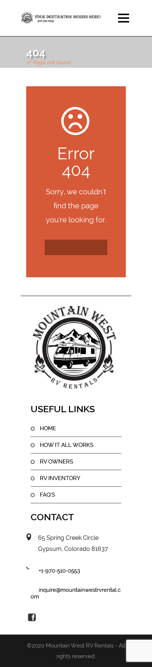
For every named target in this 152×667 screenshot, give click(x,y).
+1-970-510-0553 (59, 570)
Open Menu (123, 18)
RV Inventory (60, 478)
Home (48, 428)
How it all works (66, 445)
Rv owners (56, 461)
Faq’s (47, 494)
